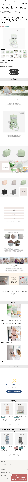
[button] (11, 8)
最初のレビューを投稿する (14, 391)
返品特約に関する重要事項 (7, 66)
